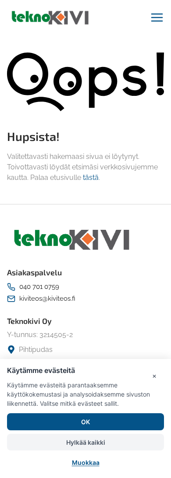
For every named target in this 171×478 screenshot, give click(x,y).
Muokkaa (86, 462)
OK (85, 421)
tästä (91, 177)
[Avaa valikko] (157, 18)
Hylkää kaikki (85, 442)
